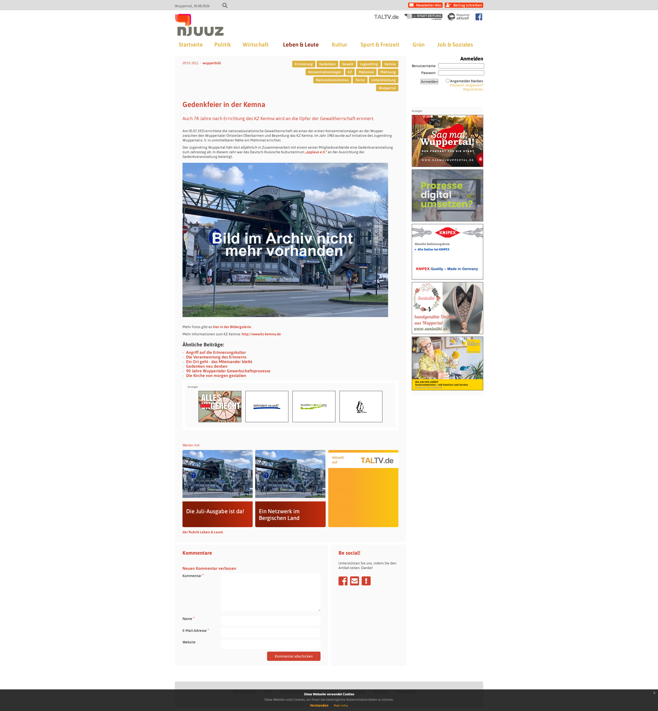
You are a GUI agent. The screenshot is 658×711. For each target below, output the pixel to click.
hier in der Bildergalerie (232, 327)
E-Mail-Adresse (195, 630)
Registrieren (473, 89)
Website (189, 642)
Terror (360, 80)
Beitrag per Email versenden (354, 581)
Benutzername (424, 66)
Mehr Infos (341, 705)
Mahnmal (366, 72)
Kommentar (193, 575)
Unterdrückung (383, 80)
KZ (350, 72)
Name (188, 618)
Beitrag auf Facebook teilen (343, 581)
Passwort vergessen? (466, 85)
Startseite (191, 44)
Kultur (339, 44)
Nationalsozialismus (332, 80)
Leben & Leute (301, 44)
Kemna (390, 64)
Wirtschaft (256, 44)
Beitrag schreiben (467, 5)
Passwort (428, 73)
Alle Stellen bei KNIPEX (432, 249)
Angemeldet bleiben (466, 81)
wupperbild (212, 63)
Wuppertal (387, 88)
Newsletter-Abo (428, 5)
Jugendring (369, 64)
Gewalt (347, 64)
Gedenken (327, 64)
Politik (222, 44)
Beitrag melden (366, 581)
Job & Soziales (455, 44)
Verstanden (319, 705)
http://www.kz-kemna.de (261, 334)
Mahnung (388, 72)
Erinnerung (304, 64)
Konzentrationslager (324, 72)
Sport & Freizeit (380, 44)
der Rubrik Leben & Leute (202, 532)
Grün (419, 44)
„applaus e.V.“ (316, 152)
